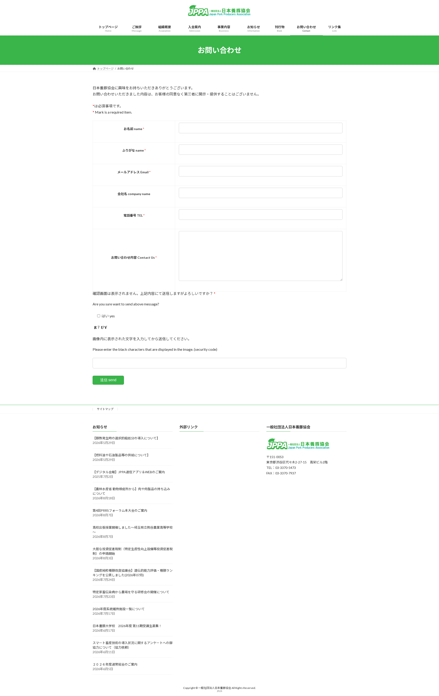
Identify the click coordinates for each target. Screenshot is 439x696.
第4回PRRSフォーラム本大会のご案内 (120, 510)
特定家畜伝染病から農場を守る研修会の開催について (131, 592)
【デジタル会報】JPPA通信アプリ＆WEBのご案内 (129, 472)
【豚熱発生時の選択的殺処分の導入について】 (126, 438)
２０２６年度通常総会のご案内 (115, 664)
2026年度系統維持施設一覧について (119, 609)
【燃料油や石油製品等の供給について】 (121, 455)
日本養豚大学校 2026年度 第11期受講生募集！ (127, 626)
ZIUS (219, 691)
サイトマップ (105, 409)
